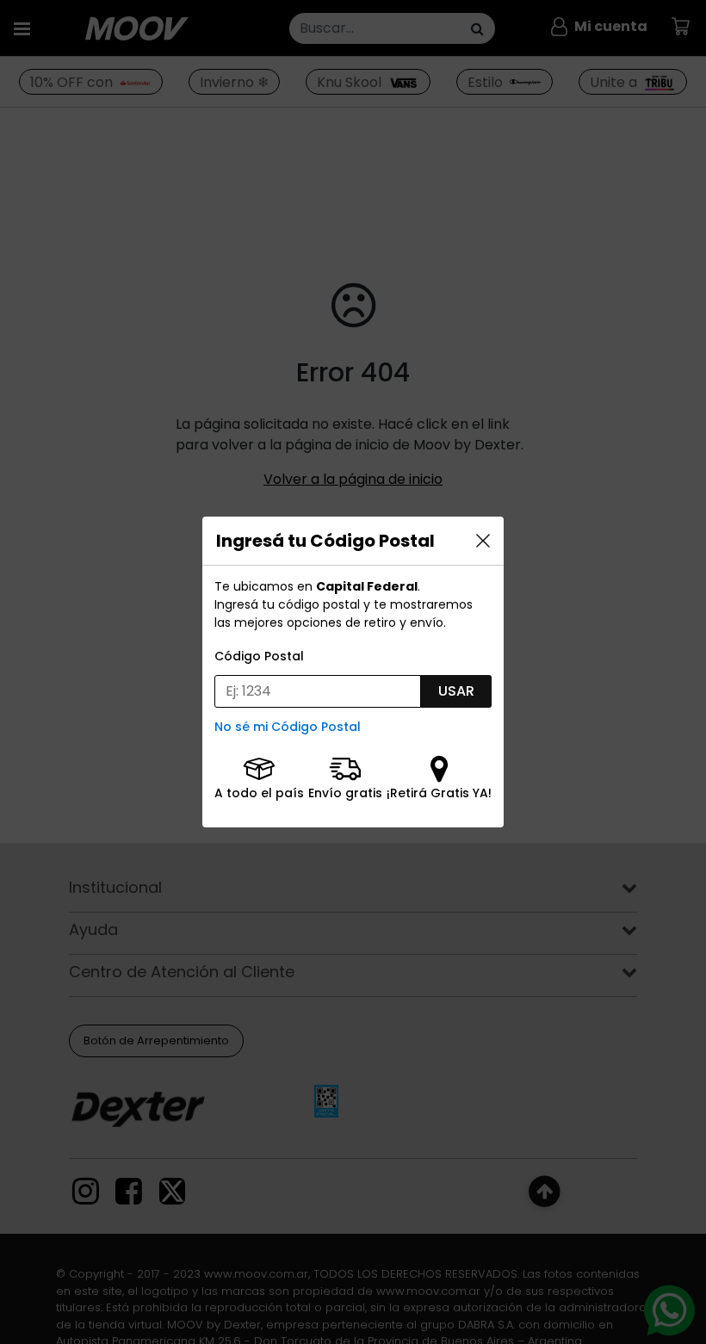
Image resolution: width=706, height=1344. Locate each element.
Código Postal (259, 656)
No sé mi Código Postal (287, 726)
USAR (456, 691)
